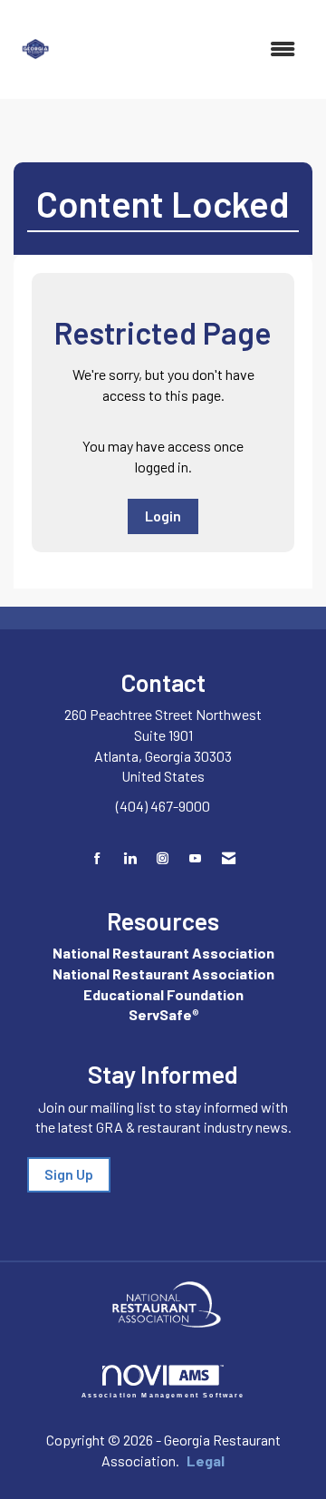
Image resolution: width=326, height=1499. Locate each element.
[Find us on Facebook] (97, 858)
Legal (206, 1460)
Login (163, 515)
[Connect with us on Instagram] (162, 858)
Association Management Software (163, 1394)
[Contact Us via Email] (228, 858)
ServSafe (160, 1014)
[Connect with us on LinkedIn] (130, 858)
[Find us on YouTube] (195, 858)
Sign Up (68, 1174)
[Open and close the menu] (188, 49)
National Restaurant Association (163, 952)
